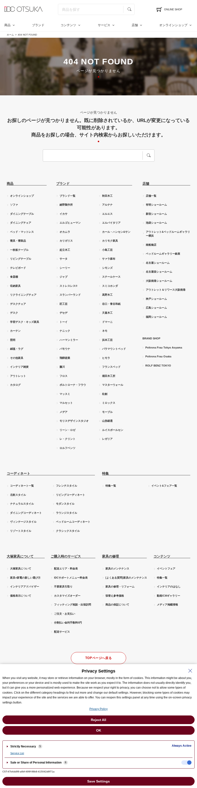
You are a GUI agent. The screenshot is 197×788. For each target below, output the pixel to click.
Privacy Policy (98, 709)
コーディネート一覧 (22, 485)
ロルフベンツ (67, 447)
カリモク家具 (110, 240)
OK (98, 730)
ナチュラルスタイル (22, 503)
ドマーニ (107, 321)
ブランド (38, 25)
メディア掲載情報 (167, 604)
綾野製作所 (66, 204)
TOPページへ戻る (98, 658)
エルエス (107, 213)
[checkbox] (186, 762)
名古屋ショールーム (158, 262)
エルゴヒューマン (70, 222)
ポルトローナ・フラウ (73, 384)
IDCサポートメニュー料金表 (71, 577)
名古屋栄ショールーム (159, 271)
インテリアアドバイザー (24, 586)
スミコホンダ (110, 285)
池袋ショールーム (156, 222)
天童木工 (107, 312)
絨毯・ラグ (16, 348)
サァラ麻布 (108, 258)
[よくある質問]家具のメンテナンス (126, 577)
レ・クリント (67, 438)
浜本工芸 (107, 339)
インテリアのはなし (169, 586)
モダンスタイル (65, 503)
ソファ (14, 204)
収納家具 (15, 285)
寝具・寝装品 (18, 240)
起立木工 (65, 249)
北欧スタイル (18, 494)
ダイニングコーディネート (26, 512)
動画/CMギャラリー (168, 595)
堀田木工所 (108, 375)
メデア (64, 411)
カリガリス (66, 240)
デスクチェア (18, 303)
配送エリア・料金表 (66, 568)
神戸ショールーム (156, 298)
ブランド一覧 (67, 195)
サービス (104, 25)
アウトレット (18, 375)
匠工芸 (64, 303)
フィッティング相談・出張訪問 (72, 604)
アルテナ (107, 204)
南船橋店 (151, 244)
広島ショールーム (156, 307)
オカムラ (65, 231)
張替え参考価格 (114, 595)
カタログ (15, 384)
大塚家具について (20, 568)
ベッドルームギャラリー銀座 (163, 253)
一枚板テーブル (19, 249)
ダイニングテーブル (22, 213)
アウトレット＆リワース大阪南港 (165, 289)
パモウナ (65, 348)
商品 (7, 25)
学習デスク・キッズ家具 (24, 321)
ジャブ (64, 276)
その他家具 (16, 357)
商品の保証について (117, 604)
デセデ (64, 312)
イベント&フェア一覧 (164, 485)
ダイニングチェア (20, 222)
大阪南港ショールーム (159, 280)
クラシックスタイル (68, 530)
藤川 (62, 366)
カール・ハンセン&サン (116, 231)
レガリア (107, 438)
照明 (12, 339)
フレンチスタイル (66, 485)
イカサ (64, 213)
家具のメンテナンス (117, 568)
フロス (64, 375)
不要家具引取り (63, 586)
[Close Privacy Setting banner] (190, 671)
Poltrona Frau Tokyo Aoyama (163, 347)
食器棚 (14, 276)
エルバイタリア (111, 222)
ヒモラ (106, 357)
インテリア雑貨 (19, 366)
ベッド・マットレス (22, 231)
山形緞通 (107, 420)
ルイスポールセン (112, 429)
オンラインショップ (173, 25)
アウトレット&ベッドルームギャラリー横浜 (168, 233)
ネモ (104, 330)
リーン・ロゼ (67, 429)
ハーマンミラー (69, 339)
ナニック (65, 330)
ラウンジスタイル (66, 512)
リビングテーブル (20, 258)
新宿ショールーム (156, 213)
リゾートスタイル (20, 530)
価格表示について (20, 595)
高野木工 (107, 294)
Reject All (98, 720)
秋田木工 (107, 195)
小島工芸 (107, 249)
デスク (14, 312)
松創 (104, 393)
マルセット (66, 402)
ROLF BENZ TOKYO (158, 365)
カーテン (15, 330)
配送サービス (62, 631)
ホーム (10, 34)
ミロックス (108, 402)
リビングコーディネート (70, 494)
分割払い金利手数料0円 (68, 622)
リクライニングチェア (23, 294)
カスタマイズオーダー (67, 595)
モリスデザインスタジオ (74, 420)
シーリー (65, 267)
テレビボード (18, 267)
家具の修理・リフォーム (120, 586)
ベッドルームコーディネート (73, 521)
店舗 (135, 25)
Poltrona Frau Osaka (158, 356)
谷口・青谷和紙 (111, 303)
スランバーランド (70, 294)
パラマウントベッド (114, 348)
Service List (17, 753)
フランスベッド (111, 366)
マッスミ (65, 393)
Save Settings (98, 781)
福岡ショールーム (156, 316)
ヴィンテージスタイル (23, 521)
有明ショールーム (156, 204)
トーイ (64, 321)
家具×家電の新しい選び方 (25, 577)
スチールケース (111, 276)
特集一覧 (110, 485)
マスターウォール (112, 384)
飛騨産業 (65, 357)
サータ (64, 258)
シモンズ (107, 267)
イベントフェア (166, 568)
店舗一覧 (151, 195)
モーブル (107, 411)
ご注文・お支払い (64, 613)
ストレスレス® (68, 285)
